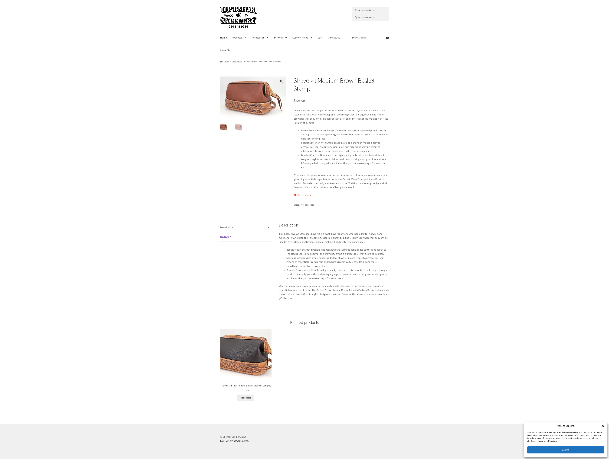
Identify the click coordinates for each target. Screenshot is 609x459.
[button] (602, 425)
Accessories (258, 37)
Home (223, 37)
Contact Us (334, 37)
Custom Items (300, 37)
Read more (246, 397)
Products (237, 37)
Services (278, 37)
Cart (320, 37)
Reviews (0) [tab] (226, 236)
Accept (565, 449)
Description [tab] (226, 227)
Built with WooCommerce (234, 440)
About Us (225, 49)
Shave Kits (237, 61)
